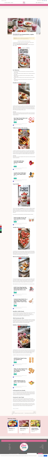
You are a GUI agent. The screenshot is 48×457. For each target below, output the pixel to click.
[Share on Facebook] (1, 228)
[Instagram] (42, 0)
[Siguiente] (39, 426)
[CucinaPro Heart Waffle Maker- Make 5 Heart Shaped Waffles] (31, 177)
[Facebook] (44, 0)
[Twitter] (37, 2)
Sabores (14, 33)
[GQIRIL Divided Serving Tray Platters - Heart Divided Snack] (31, 385)
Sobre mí (38, 0)
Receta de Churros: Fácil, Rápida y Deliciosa (24, 428)
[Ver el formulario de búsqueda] (42, 2)
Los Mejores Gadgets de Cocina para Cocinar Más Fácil (17, 413)
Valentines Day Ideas (17, 33)
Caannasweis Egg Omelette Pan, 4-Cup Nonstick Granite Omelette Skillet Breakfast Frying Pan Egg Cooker (21, 301)
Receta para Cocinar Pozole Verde (12, 428)
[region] (24, 455)
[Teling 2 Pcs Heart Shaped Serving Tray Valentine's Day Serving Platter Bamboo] (31, 373)
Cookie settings (41, 455)
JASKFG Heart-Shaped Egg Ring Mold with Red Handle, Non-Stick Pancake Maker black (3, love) (20, 288)
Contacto (41, 0)
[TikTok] (43, 0)
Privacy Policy (42, 446)
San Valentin (17, 408)
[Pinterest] (45, 0)
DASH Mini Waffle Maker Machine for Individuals (19, 162)
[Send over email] (1, 230)
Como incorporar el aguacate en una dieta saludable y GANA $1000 (35, 429)
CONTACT (12, 2)
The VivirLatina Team (16, 35)
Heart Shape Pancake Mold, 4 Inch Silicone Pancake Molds (20, 119)
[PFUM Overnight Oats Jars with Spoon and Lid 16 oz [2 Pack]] (31, 222)
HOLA (5, 2)
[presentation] (13, 423)
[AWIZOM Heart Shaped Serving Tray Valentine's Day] (31, 362)
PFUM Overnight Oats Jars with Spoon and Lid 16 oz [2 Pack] (20, 218)
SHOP (7, 2)
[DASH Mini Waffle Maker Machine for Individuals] (31, 165)
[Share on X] (1, 232)
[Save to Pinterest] (1, 226)
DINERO (10, 448)
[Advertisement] (24, 13)
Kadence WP (18, 453)
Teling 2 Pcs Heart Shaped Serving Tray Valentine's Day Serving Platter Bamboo (20, 370)
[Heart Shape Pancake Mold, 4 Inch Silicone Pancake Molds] (31, 122)
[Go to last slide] (8, 426)
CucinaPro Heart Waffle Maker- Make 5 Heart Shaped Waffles (20, 173)
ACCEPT (45, 455)
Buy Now (15, 122)
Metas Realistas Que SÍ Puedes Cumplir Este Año (30, 412)
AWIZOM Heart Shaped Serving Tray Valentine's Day (20, 359)
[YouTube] (46, 0)
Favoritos (39, 0)
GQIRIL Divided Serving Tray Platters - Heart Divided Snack (20, 381)
